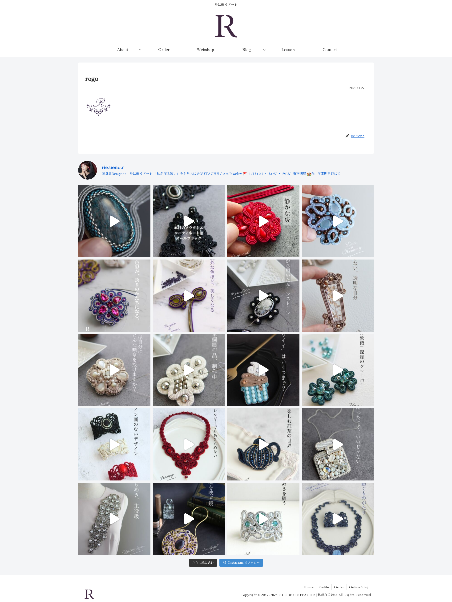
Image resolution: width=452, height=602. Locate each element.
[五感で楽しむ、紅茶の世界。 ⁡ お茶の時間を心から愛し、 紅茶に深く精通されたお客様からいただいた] (263, 444)
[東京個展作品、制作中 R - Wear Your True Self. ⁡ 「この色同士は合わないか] (189, 296)
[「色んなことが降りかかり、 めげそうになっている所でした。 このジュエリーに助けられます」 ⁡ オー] (338, 519)
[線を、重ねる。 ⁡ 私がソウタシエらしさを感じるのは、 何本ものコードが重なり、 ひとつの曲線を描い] (338, 221)
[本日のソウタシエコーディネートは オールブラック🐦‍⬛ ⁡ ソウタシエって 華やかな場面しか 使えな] (189, 221)
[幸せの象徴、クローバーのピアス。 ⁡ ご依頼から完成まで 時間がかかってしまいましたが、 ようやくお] (338, 370)
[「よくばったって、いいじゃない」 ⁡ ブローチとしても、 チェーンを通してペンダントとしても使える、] (338, 444)
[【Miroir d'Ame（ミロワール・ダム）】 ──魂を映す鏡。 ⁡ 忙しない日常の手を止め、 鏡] (189, 519)
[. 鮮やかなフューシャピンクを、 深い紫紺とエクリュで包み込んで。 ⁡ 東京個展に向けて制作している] (114, 296)
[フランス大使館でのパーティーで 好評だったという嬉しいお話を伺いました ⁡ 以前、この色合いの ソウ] (263, 519)
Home (308, 587)
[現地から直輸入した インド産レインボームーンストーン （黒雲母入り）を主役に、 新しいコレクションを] (263, 296)
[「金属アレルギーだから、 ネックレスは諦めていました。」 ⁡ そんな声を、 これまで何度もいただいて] (189, 444)
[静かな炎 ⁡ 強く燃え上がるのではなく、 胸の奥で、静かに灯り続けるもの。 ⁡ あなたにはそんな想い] (263, 221)
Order (339, 587)
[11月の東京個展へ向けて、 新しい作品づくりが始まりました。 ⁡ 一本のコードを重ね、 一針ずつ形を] (189, 370)
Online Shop (359, 587)
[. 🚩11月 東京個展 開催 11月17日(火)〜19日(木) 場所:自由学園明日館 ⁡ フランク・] (114, 444)
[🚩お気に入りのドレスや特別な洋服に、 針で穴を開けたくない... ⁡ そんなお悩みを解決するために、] (114, 519)
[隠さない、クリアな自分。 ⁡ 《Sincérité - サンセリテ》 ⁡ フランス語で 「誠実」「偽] (338, 296)
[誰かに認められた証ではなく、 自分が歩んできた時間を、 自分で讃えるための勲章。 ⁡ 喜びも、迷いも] (114, 370)
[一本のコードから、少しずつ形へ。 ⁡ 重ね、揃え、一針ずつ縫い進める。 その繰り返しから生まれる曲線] (114, 221)
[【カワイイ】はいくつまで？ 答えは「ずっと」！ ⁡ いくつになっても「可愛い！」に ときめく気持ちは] (263, 370)
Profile (324, 587)
